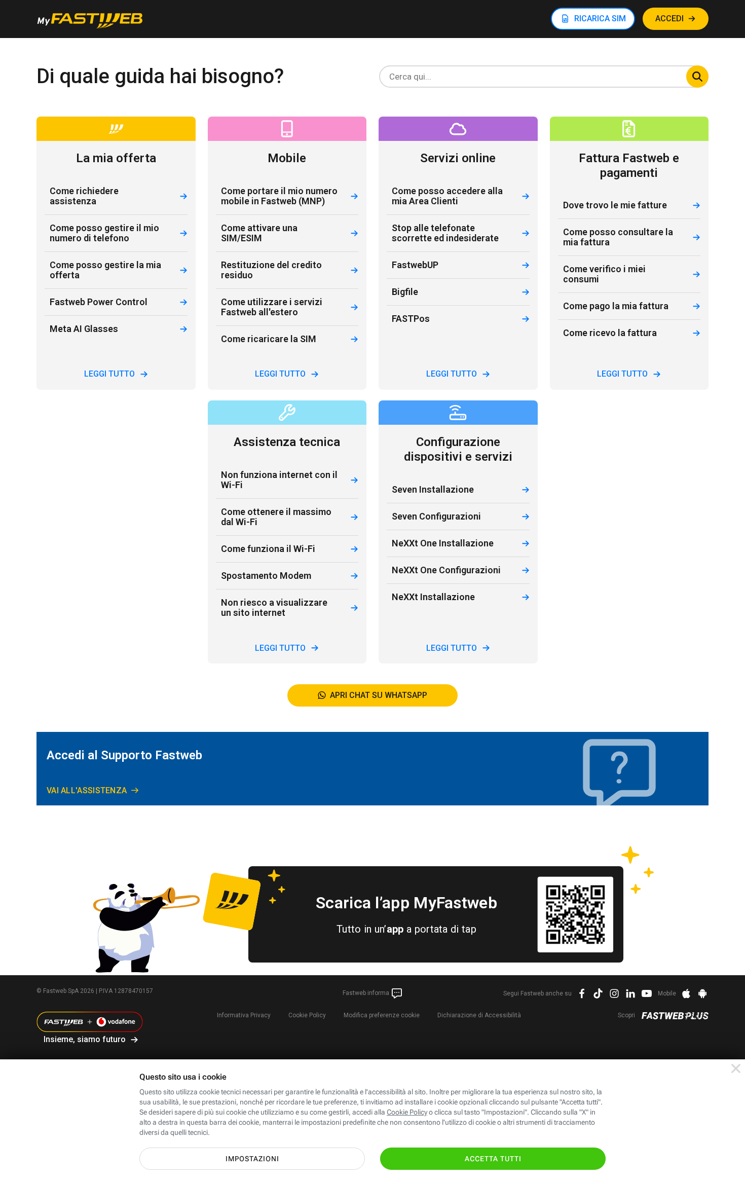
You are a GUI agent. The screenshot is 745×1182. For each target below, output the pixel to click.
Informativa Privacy (244, 1015)
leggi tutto (109, 374)
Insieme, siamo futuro (85, 1039)
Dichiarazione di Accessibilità (479, 1015)
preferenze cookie (382, 1015)
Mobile (667, 993)
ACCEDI (669, 18)
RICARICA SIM (600, 18)
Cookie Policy (307, 1015)
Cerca (697, 76)
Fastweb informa (367, 992)
